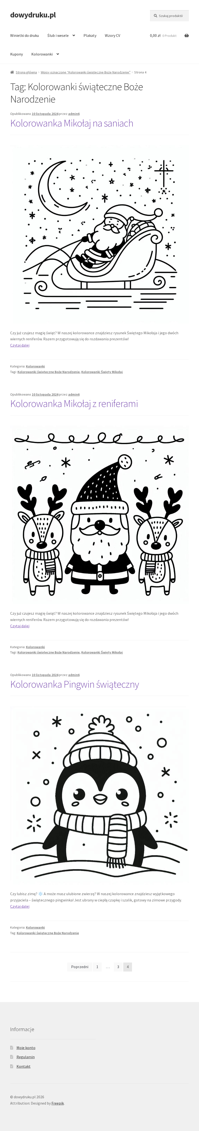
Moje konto (26, 1047)
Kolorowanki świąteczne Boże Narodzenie (48, 372)
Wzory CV (112, 35)
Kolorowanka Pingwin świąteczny (74, 684)
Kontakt (24, 1066)
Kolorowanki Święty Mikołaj (102, 372)
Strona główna (26, 72)
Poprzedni (79, 966)
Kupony (16, 54)
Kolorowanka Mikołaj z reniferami (74, 403)
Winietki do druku (24, 35)
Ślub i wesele (58, 35)
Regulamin (26, 1056)
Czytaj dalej (19, 345)
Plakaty (89, 35)
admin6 (74, 114)
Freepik (57, 1103)
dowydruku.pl (33, 15)
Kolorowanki (42, 54)
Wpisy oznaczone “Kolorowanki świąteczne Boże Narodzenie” (86, 72)
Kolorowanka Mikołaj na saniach (71, 123)
